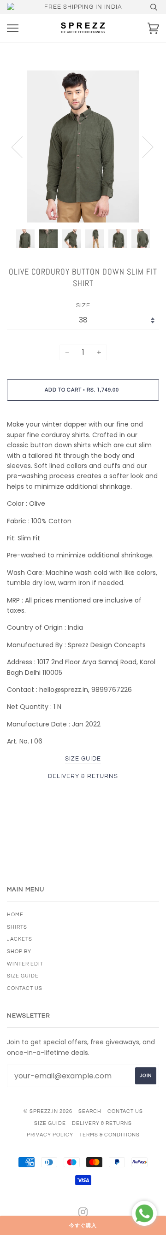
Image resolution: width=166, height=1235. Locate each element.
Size (83, 305)
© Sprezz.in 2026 (48, 1111)
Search (89, 1111)
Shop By (19, 951)
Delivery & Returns (102, 1123)
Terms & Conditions (109, 1134)
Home (15, 914)
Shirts (17, 927)
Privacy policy (50, 1134)
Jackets (19, 939)
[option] (83, 146)
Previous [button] (22, 146)
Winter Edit (25, 963)
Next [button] (142, 146)
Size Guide (23, 975)
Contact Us (24, 988)
